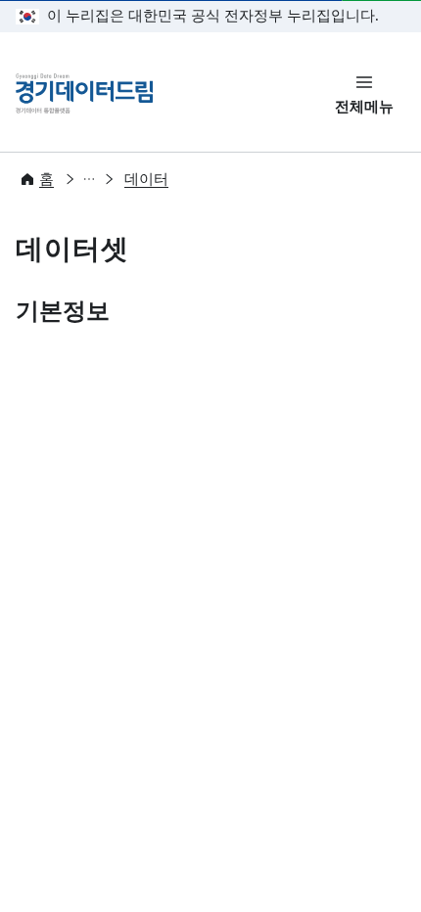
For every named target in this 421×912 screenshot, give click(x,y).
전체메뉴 (364, 106)
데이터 (146, 179)
